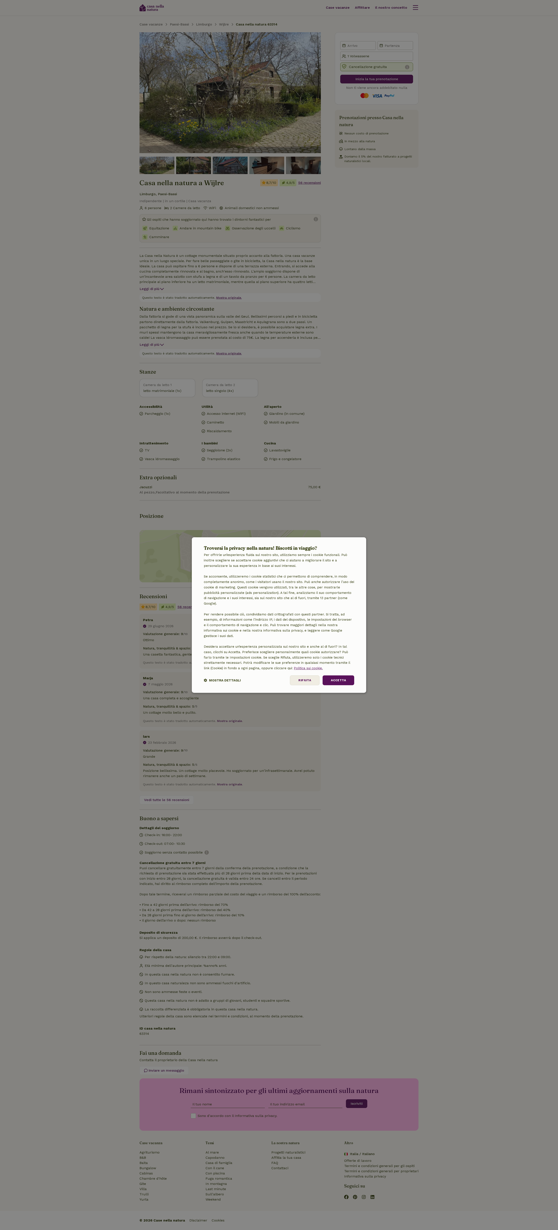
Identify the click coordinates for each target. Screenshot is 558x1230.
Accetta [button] (338, 680)
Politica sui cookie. (308, 668)
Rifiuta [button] (304, 680)
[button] (222, 680)
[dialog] (279, 615)
